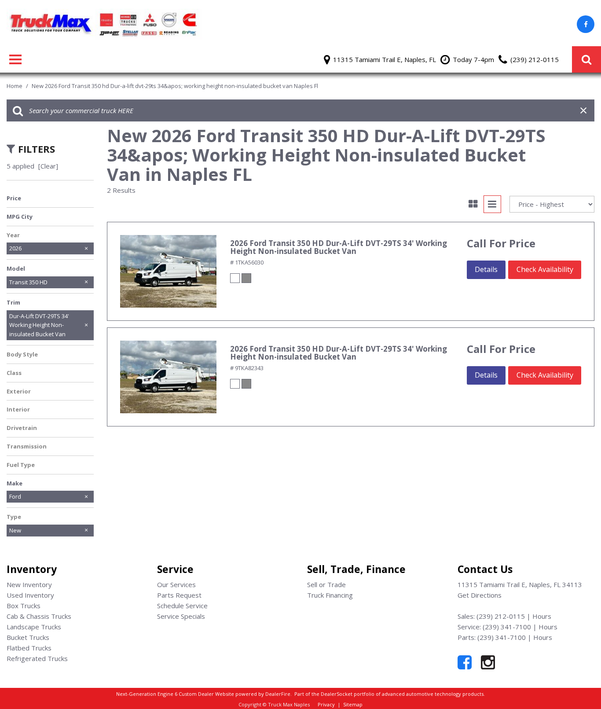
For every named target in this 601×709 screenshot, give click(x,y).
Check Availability (545, 269)
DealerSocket (336, 694)
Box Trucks (23, 605)
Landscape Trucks (34, 626)
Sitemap (353, 704)
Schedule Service (182, 605)
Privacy (326, 704)
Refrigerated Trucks (37, 658)
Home (15, 86)
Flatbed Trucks (29, 647)
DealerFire (277, 694)
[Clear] (48, 166)
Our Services (176, 584)
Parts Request (179, 595)
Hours (541, 616)
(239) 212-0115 (500, 616)
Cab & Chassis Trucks (39, 616)
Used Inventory (30, 595)
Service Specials (181, 616)
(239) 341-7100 (507, 626)
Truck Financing (330, 595)
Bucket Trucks (28, 637)
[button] (586, 59)
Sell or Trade (326, 584)
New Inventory (29, 584)
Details (486, 269)
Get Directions (480, 595)
